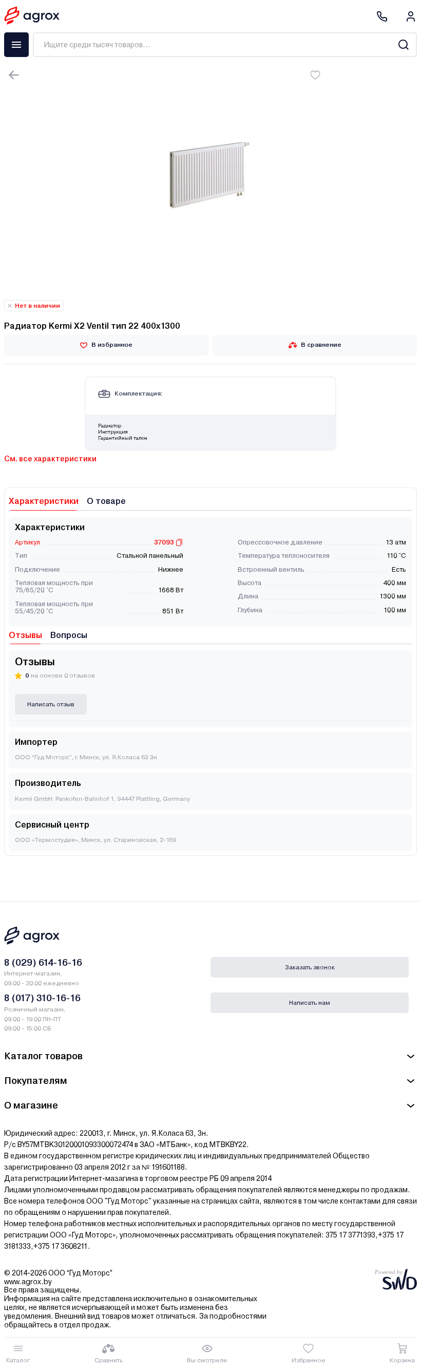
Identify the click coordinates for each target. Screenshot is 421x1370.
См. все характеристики (50, 459)
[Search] (403, 44)
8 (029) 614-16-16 (43, 962)
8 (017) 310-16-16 (42, 997)
